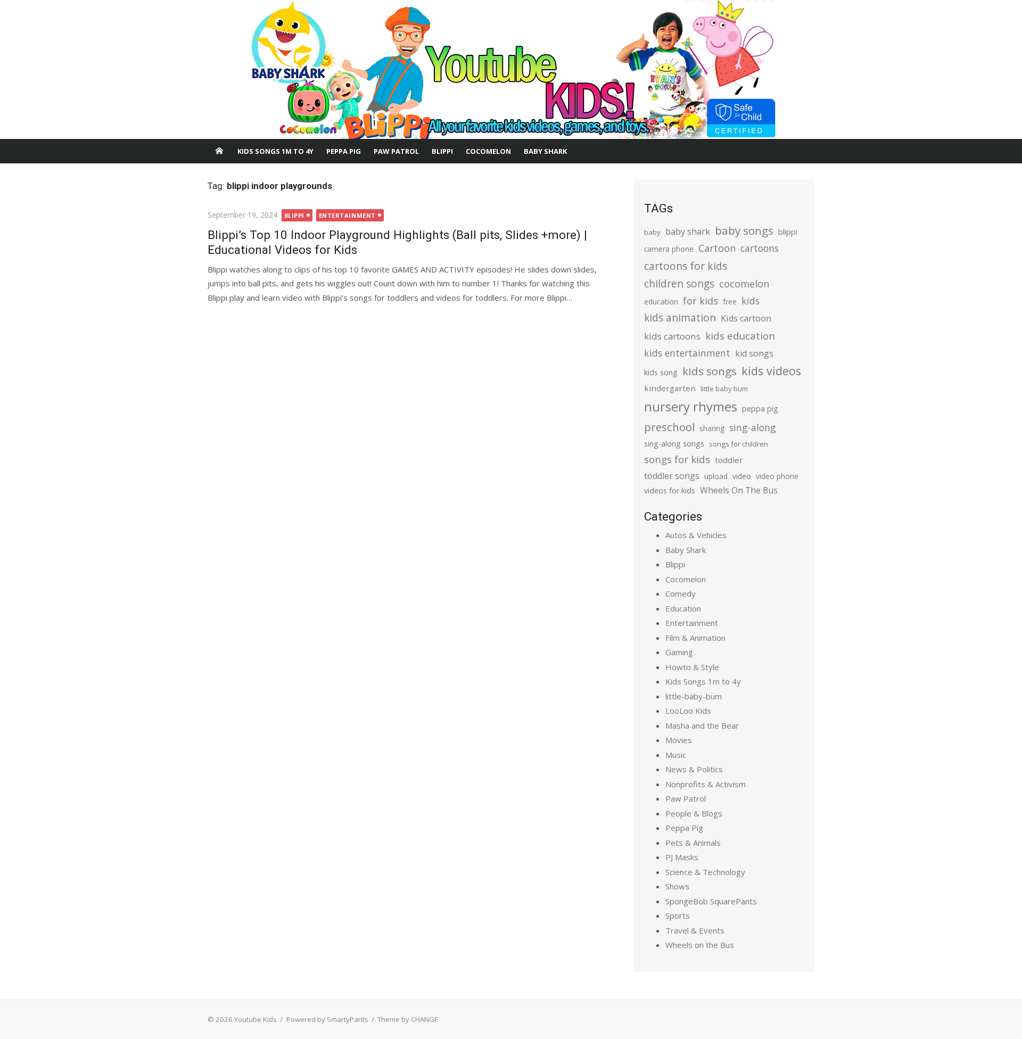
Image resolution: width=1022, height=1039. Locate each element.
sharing (711, 428)
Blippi (442, 151)
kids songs (709, 371)
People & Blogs (693, 813)
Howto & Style (692, 667)
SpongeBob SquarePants (711, 901)
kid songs (754, 353)
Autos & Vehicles (696, 535)
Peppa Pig (343, 151)
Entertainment (347, 215)
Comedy (680, 593)
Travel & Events (694, 930)
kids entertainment (687, 353)
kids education (740, 335)
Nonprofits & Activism (705, 784)
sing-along (752, 427)
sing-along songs (674, 444)
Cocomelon (488, 151)
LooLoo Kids (688, 710)
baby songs (744, 230)
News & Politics (694, 769)
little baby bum (724, 388)
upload (716, 476)
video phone (777, 476)
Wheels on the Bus (699, 944)
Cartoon (717, 248)
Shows (677, 886)
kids (750, 300)
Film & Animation (695, 637)
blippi (787, 232)
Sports (677, 915)
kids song (661, 372)
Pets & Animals (693, 842)
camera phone (669, 249)
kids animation (680, 318)
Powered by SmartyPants (327, 1019)
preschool (669, 426)
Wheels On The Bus (739, 490)
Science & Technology (705, 872)
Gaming (679, 652)
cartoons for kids (685, 266)
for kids (700, 300)
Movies (678, 740)
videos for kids (669, 490)
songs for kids (677, 459)
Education (683, 608)
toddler (729, 460)
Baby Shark (545, 151)
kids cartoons (672, 336)
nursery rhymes (690, 406)
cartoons (759, 248)
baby (652, 232)
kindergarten (670, 388)
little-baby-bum (693, 696)
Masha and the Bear (702, 725)
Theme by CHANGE (407, 1019)
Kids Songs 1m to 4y (275, 151)
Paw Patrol (396, 151)
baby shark (687, 231)
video (741, 476)
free (730, 301)
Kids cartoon (746, 318)
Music (675, 754)
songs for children (738, 444)
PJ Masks (681, 857)
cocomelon (744, 283)
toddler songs (671, 476)
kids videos (771, 370)
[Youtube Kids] (511, 70)
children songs (679, 283)
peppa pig (760, 408)
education (661, 301)
